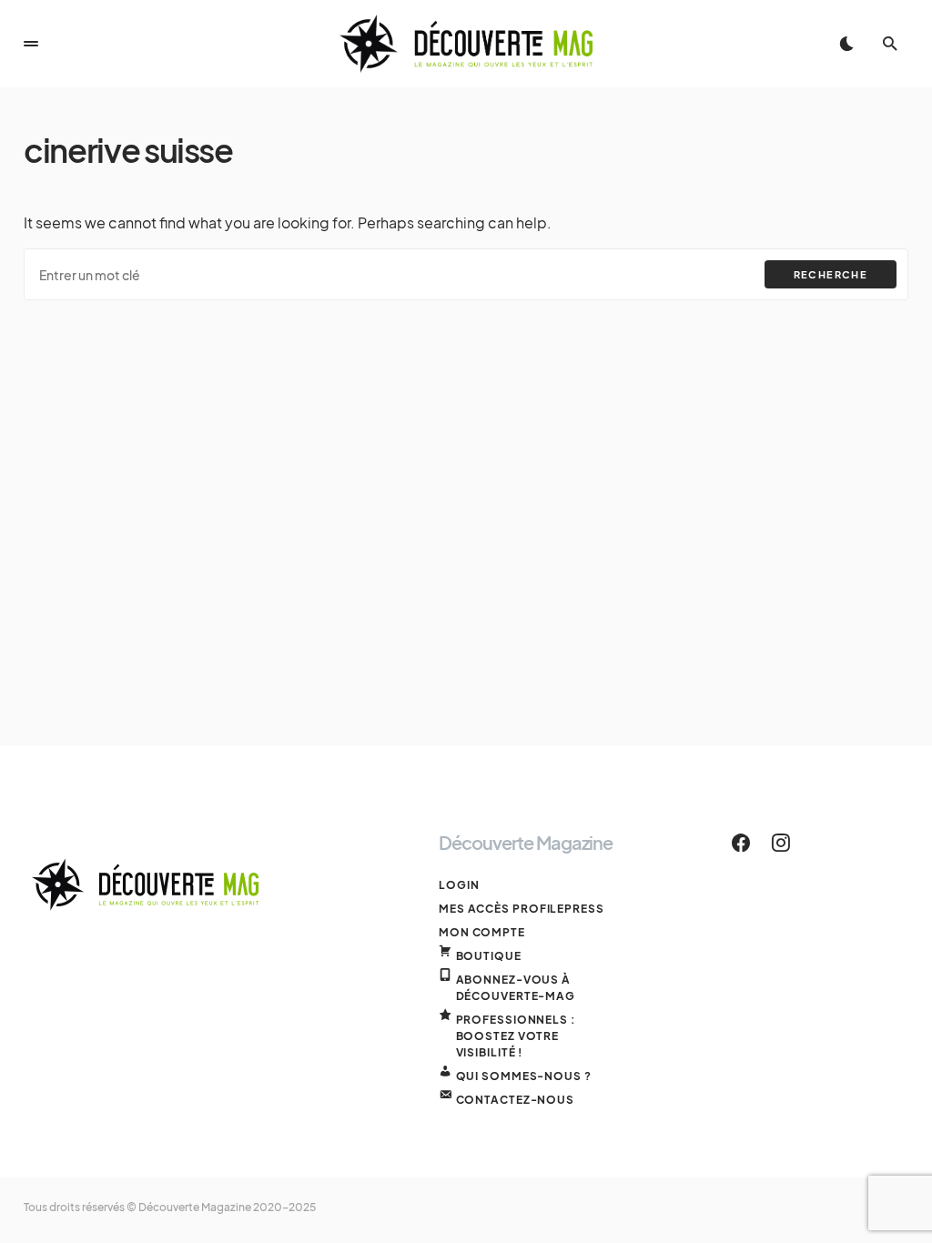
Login (459, 885)
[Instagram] (781, 843)
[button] (31, 43)
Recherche (830, 274)
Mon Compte (482, 932)
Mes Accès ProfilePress (521, 908)
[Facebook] (741, 843)
